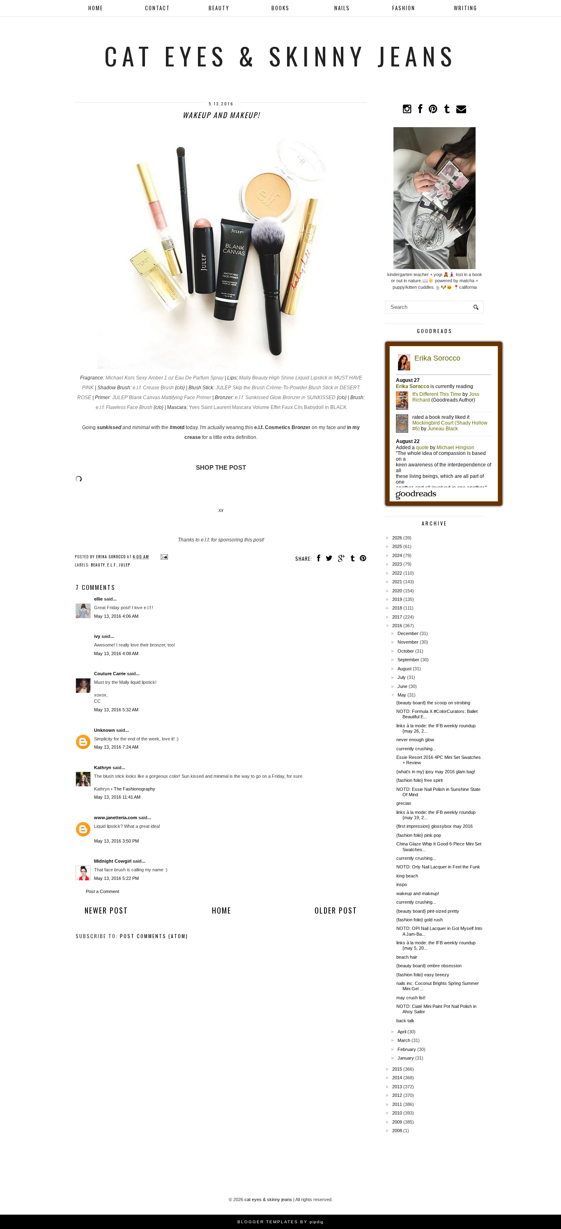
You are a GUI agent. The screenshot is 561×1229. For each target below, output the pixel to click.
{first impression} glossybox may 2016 (434, 826)
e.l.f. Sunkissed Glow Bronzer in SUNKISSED (285, 397)
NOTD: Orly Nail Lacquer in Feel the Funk (438, 866)
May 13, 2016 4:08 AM (116, 653)
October (406, 651)
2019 (397, 599)
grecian (403, 803)
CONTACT (157, 8)
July (402, 677)
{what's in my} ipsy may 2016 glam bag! (435, 771)
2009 (397, 1121)
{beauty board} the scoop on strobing (433, 702)
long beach (407, 875)
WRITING (465, 8)
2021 (397, 581)
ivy (97, 636)
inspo (401, 884)
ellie (98, 598)
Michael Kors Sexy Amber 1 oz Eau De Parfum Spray (164, 378)
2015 (397, 1069)
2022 (397, 573)
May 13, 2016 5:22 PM (116, 878)
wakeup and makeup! (417, 893)
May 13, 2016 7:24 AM (116, 747)
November (408, 642)
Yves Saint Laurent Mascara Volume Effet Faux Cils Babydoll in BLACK (268, 407)
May (402, 694)
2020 (397, 590)
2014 (397, 1077)
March (404, 1040)
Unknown (104, 730)
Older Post (336, 910)
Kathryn (102, 767)
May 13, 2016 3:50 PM (116, 840)
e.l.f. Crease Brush (153, 388)
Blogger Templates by (280, 1222)
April (402, 1031)
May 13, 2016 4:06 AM (116, 616)
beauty (98, 565)
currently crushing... (416, 748)
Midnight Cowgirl (112, 861)
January (406, 1057)
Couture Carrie (110, 673)
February (407, 1049)
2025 (397, 546)
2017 (397, 616)
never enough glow (415, 739)
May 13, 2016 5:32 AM (116, 709)
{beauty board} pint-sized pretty (427, 911)
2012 (397, 1095)
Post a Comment (102, 891)
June (402, 686)
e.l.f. (112, 565)
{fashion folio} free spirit (419, 780)
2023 (397, 564)
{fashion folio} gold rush (419, 919)
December (408, 633)
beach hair (406, 957)
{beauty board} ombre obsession (429, 965)
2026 (397, 537)
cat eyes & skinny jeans (280, 55)
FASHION (403, 8)
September (408, 659)
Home (95, 8)
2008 (397, 1130)
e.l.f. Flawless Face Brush (124, 407)
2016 (397, 625)
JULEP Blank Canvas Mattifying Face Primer (161, 397)
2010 (397, 1112)
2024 (397, 555)
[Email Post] (163, 556)
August (405, 668)
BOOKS (280, 8)
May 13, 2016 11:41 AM (117, 797)
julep (124, 565)
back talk (405, 1020)
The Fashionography (134, 788)
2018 (397, 607)
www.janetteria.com (115, 817)
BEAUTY (219, 8)
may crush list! (410, 997)
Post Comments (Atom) (154, 935)
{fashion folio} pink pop (418, 835)
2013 (397, 1086)
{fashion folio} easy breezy (422, 974)
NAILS (342, 8)
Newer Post (106, 910)
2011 (397, 1104)
